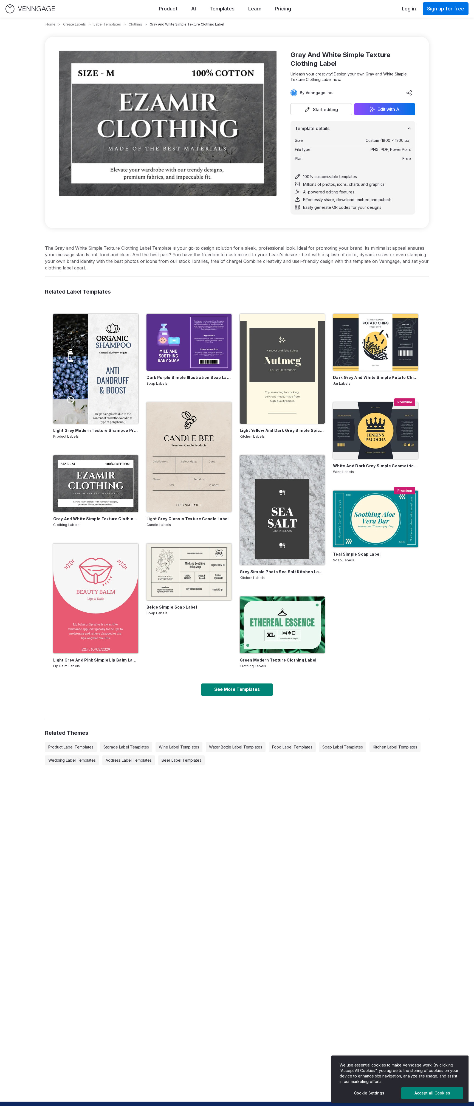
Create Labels (74, 24)
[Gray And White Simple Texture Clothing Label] (95, 483)
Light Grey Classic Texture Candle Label (187, 518)
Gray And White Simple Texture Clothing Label (95, 518)
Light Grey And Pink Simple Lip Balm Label (95, 660)
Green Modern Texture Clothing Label (278, 660)
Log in (409, 9)
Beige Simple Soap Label (171, 607)
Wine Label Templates (179, 747)
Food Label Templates (292, 747)
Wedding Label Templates (72, 760)
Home (50, 24)
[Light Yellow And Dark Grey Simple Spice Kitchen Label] (282, 369)
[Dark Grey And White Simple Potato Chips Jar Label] (375, 342)
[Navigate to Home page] (30, 8)
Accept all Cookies (432, 1093)
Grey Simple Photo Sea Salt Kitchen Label (282, 571)
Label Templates (107, 24)
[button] (321, 109)
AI (193, 9)
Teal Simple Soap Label (357, 554)
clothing (135, 24)
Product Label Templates (71, 747)
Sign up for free (445, 9)
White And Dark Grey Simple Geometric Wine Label (375, 465)
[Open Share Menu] (409, 93)
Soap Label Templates (342, 747)
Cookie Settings (369, 1093)
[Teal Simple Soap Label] (375, 519)
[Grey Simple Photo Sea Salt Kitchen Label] (282, 510)
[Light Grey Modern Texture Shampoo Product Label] (95, 369)
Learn (254, 9)
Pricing (283, 9)
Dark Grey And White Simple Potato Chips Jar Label (375, 377)
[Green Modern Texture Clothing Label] (282, 624)
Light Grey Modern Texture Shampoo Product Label (95, 430)
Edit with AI (388, 109)
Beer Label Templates (181, 760)
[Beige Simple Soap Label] (189, 572)
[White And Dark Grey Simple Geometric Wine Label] (375, 430)
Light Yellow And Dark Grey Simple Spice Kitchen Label (282, 430)
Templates (222, 9)
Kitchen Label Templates (395, 747)
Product (168, 9)
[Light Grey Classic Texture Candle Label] (189, 457)
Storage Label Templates (126, 747)
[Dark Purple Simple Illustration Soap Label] (189, 342)
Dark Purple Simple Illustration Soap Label (189, 377)
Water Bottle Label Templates (235, 747)
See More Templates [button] (237, 689)
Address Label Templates (129, 760)
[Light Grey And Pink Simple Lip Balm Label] (95, 598)
